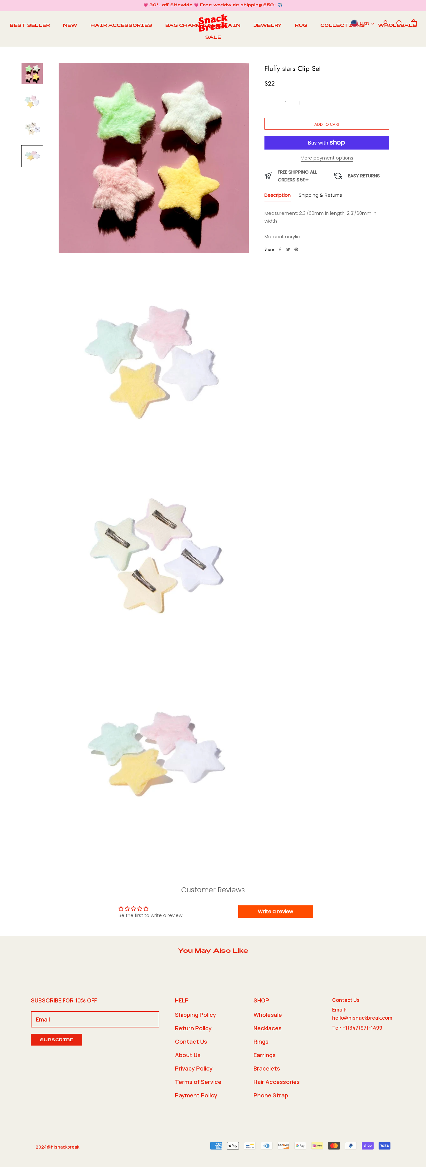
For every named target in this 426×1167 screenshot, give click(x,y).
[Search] (399, 23)
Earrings (265, 1055)
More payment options (327, 158)
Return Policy (193, 1028)
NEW (70, 26)
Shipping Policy (195, 1014)
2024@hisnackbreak (57, 1147)
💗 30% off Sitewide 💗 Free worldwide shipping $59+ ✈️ (213, 5)
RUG (301, 26)
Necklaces (268, 1028)
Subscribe (56, 1040)
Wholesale (268, 1014)
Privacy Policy (194, 1068)
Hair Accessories (277, 1082)
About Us (188, 1055)
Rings (261, 1041)
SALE (213, 38)
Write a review (275, 911)
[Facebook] (280, 249)
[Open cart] (414, 23)
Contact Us (191, 1041)
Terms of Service (198, 1082)
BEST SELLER (30, 26)
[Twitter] (288, 249)
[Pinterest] (296, 249)
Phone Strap (271, 1095)
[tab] (277, 196)
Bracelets (267, 1068)
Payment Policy (196, 1095)
